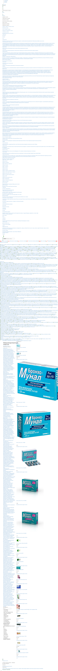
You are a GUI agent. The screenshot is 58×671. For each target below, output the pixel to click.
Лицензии (5, 1)
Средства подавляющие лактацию (39, 134)
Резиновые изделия (5, 232)
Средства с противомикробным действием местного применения (15, 134)
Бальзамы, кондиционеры (9, 144)
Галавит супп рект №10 (19, 553)
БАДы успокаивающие (5, 178)
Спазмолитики (11, 63)
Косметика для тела (5, 146)
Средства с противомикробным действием (46, 69)
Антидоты (3, 104)
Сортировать (5, 345)
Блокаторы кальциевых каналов (7, 81)
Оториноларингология (5, 110)
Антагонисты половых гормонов (27, 97)
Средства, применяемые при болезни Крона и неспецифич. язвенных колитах (8, 363)
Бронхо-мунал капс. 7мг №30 (20, 442)
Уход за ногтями (46, 146)
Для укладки (24, 144)
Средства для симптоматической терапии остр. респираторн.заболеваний (27, 126)
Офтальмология (4, 51)
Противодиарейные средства (8, 44)
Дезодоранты (11, 140)
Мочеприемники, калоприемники (7, 228)
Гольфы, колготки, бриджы (6, 224)
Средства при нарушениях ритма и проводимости (41, 82)
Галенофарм (6, 609)
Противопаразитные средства (6, 118)
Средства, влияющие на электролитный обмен (23, 122)
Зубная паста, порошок (24, 196)
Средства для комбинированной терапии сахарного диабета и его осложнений (24, 95)
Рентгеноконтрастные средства (7, 60)
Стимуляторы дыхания (19, 76)
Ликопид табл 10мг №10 (20, 618)
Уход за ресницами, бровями (29, 153)
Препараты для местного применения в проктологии (10, 99)
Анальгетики (4, 61)
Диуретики (6, 82)
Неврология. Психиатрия (6, 105)
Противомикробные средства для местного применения (32, 113)
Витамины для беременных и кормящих (8, 57)
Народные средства (6, 464)
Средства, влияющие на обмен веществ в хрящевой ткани (33, 123)
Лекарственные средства (13, 340)
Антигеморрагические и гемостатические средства (44, 67)
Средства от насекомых (26, 146)
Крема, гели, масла (18, 194)
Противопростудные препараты (8, 551)
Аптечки (3, 210)
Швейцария (6, 634)
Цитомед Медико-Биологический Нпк (9, 626)
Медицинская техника (5, 206)
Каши (9, 186)
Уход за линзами (18, 52)
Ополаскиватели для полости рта (7, 156)
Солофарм (5, 637)
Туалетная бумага (8, 138)
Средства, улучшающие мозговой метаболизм (9, 89)
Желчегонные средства (30, 43)
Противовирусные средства (6, 54)
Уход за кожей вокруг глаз (21, 153)
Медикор (5, 614)
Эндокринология (4, 93)
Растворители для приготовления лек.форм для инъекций (11, 88)
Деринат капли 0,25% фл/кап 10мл (21, 579)
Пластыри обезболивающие (6, 220)
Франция (5, 632)
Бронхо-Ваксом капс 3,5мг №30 (21, 355)
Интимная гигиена (25, 140)
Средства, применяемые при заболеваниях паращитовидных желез (29, 96)
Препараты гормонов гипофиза (50, 97)
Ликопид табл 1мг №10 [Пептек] (21, 626)
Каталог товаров (7, 340)
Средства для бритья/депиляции (18, 140)
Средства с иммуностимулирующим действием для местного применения (19, 112)
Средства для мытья (12, 196)
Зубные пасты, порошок (14, 155)
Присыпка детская (18, 196)
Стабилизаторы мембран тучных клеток (38, 40)
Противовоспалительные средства (7, 71)
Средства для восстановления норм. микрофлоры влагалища (8, 598)
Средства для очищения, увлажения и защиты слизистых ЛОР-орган (8, 536)
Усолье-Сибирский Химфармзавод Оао (6, 623)
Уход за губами (36, 153)
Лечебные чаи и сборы (22, 85)
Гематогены (4, 34)
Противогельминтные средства (27, 120)
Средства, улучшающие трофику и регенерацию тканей (41, 70)
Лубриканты (19, 231)
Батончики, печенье (5, 186)
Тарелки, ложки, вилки (9, 192)
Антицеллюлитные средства (34, 146)
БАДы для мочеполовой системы (7, 177)
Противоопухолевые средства (43, 92)
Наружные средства (6, 450)
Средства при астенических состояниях (48, 123)
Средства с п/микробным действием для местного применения (40, 52)
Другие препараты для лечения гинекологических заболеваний (11, 132)
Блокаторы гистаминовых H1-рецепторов (8, 40)
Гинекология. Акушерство (6, 131)
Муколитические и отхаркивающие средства (9, 126)
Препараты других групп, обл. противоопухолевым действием (29, 92)
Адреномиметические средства (26, 81)
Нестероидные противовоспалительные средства (8, 557)
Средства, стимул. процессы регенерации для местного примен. (8, 385)
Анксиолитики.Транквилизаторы (43, 107)
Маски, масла (15, 144)
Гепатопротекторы (5, 43)
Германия (5, 630)
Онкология (4, 90)
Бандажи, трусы (9, 194)
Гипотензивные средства (35, 83)
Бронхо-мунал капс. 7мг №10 (20, 402)
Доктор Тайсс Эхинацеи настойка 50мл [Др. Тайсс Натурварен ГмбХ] (26, 609)
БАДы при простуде (5, 181)
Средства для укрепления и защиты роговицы (9, 52)
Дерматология (4, 68)
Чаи (3, 38)
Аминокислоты (8, 33)
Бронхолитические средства (6, 125)
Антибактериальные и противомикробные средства (39, 88)
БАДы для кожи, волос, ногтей (6, 173)
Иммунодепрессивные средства (13, 48)
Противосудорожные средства (9, 109)
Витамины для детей (36, 57)
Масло (8, 196)
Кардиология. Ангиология (6, 79)
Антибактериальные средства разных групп (26, 87)
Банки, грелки (4, 215)
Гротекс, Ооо (6, 610)
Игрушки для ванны (5, 184)
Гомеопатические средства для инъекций (20, 50)
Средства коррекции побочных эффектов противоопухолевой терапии (9, 487)
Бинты (3, 216)
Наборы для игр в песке (15, 184)
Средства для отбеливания (31, 155)
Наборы (3, 141)
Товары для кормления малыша (7, 190)
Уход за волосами (5, 142)
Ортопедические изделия (6, 211)
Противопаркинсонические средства (19, 108)
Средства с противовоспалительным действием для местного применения (28, 101)
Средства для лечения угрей (33, 73)
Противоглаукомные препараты (26, 52)
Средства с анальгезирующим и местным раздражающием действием (29, 69)
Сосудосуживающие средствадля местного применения (27, 53)
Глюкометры (4, 199)
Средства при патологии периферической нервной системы (8, 526)
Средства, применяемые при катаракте (49, 54)
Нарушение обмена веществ (6, 121)
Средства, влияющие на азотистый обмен (46, 128)
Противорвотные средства (12, 43)
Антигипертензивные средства (43, 81)
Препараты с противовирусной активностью (39, 87)
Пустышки (8, 189)
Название (17, 343)
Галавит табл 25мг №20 (19, 569)
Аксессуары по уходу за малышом (7, 197)
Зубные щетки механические (23, 155)
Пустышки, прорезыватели (6, 188)
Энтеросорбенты (5, 365)
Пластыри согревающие (17, 220)
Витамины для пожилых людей (7, 58)
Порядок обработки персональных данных (30, 668)
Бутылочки (4, 192)
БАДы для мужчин (5, 169)
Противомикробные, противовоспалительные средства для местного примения (43, 112)
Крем (3, 196)
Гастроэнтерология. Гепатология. (7, 41)
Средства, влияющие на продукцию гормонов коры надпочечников (46, 95)
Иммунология (4, 46)
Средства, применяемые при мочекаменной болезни (28, 129)
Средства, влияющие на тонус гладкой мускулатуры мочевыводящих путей (28, 128)
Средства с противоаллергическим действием (8, 432)
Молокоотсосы (4, 194)
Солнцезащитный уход (5, 148)
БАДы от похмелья (5, 166)
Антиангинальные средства (35, 81)
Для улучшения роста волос (30, 144)
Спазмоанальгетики (5, 63)
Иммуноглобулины (5, 48)
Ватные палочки (19, 138)
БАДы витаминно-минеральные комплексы (8, 157)
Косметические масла (19, 146)
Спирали (16, 231)
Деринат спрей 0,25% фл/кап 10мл (21, 599)
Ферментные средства (6, 362)
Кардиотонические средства (13, 82)
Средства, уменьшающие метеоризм (21, 43)
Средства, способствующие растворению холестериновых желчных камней (8, 366)
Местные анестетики (33, 75)
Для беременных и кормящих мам (7, 193)
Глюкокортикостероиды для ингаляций (17, 125)
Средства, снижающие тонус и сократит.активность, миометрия (41, 132)
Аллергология (4, 39)
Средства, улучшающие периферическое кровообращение (22, 83)
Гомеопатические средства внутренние (8, 50)
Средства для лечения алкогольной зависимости (16, 107)
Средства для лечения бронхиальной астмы (29, 125)
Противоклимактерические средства (27, 132)
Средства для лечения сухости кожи (23, 73)
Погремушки (10, 184)
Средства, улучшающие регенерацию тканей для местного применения (18, 102)
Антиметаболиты (17, 92)
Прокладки (4, 140)
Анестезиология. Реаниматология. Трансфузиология (10, 74)
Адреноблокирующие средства (16, 81)
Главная (3, 340)
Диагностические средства (6, 59)
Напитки (3, 36)
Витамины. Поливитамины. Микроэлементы (9, 56)
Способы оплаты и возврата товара (18, 668)
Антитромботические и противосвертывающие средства (10, 67)
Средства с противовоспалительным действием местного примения (8, 601)
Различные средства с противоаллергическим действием (23, 40)
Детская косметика (5, 195)
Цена (17, 342)
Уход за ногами (14, 146)
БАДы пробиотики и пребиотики (7, 163)
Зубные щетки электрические (40, 155)
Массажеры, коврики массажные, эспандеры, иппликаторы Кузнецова (12, 201)
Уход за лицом (4, 151)
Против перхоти (20, 144)
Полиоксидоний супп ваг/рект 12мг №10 (22, 652)
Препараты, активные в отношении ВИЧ (26, 88)
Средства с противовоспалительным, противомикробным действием (23, 72)
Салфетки (3, 138)
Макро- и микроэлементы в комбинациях (27, 57)
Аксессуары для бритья (37, 140)
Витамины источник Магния (16, 58)
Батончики (4, 33)
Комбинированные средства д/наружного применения (10, 69)
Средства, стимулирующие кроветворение (8, 65)
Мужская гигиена (5, 149)
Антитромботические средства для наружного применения (28, 67)
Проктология (5, 503)
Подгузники (4, 187)
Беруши (3, 233)
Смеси (13, 186)
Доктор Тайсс (6, 636)
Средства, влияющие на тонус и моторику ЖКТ (8, 357)
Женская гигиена (5, 139)
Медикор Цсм (6, 615)
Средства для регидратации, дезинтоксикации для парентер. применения (8, 447)
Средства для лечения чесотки (17, 120)
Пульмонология (4, 124)
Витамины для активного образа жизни (8, 158)
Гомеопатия (4, 49)
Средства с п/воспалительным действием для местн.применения (45, 53)
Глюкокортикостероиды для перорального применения (7, 553)
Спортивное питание (5, 31)
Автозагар (10, 146)
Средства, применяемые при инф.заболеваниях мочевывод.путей (8, 591)
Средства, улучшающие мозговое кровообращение (42, 108)
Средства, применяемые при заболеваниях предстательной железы (9, 587)
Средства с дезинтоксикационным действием (12, 104)
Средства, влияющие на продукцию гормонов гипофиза (10, 96)
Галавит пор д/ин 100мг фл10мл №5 (21, 543)
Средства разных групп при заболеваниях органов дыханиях (45, 125)
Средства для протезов (48, 155)
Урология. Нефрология (5, 127)
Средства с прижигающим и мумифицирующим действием (22, 71)
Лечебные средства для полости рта (18, 156)
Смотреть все (2, 261)
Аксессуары (12, 189)
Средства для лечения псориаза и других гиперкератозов (42, 72)
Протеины (11, 33)
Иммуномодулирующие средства (23, 48)
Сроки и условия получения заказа (7, 668)
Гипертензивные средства (7, 456)
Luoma (3, 225)
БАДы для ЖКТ (4, 175)
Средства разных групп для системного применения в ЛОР (9, 538)
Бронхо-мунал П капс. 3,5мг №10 (21, 467)
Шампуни (3, 144)
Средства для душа (31, 140)
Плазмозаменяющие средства (40, 75)
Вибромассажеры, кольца (11, 231)
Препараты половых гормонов (7, 95)
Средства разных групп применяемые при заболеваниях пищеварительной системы (25, 44)
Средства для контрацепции (29, 134)
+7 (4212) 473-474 (5, 660)
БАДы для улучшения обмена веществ (8, 174)
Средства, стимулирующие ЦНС (30, 108)
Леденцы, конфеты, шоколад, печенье (8, 26)
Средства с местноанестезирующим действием (36, 54)
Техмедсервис (6, 620)
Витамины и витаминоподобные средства (26, 58)
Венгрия (5, 629)
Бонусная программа (40, 668)
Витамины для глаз (17, 57)
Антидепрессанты (9, 523)
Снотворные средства (5, 107)
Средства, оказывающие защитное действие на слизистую (8, 361)
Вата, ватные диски (14, 138)
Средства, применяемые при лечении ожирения (37, 122)
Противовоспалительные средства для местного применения (9, 549)
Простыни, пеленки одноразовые (7, 213)
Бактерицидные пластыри (25, 220)
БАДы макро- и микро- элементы (7, 159)
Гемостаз (3, 66)
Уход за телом (4, 145)
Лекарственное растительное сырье (13, 85)
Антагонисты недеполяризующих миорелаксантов (22, 75)
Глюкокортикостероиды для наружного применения (10, 73)
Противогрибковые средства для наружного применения (39, 71)
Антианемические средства (19, 65)
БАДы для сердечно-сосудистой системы (8, 170)
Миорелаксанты (5, 525)
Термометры (4, 202)
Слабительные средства (38, 43)
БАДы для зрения (5, 167)
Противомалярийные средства (50, 87)
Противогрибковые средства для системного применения (11, 87)
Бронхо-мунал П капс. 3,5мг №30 (21, 500)
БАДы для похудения (5, 162)
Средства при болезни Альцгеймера (8, 524)
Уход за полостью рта (5, 154)
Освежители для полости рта (6, 155)
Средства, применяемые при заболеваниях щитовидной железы (8, 498)
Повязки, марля (4, 221)
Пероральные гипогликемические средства (38, 97)
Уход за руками (41, 146)
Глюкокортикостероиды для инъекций (8, 555)
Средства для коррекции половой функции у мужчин (44, 129)
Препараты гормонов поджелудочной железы (15, 97)
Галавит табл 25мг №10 (19, 561)
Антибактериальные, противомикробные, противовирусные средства (12, 86)
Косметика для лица (5, 153)
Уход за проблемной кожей (13, 153)
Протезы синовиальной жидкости (8, 554)
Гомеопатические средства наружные (32, 50)
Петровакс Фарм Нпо (7, 619)
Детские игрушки (4, 182)
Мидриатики (4, 55)
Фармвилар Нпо (6, 624)
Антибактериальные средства (6, 135)
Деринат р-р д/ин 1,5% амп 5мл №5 (21, 589)
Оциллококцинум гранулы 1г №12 (21, 636)
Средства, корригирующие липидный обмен (9, 122)
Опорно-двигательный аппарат (7, 77)
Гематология (5, 407)
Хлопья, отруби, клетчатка (6, 29)
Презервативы (4, 231)
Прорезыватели (4, 189)
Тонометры (4, 208)
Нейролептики (8, 527)
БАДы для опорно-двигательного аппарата (8, 171)
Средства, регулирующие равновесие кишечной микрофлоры (22, 45)
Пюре (11, 186)
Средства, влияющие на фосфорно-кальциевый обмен (16, 123)
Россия (5, 631)
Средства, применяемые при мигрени (8, 108)
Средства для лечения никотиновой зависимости (31, 107)
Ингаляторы (4, 205)
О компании (6, 0)
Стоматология (4, 100)
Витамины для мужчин (49, 57)
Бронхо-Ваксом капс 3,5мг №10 (21, 347)
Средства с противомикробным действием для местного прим (9, 511)
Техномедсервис (6, 621)
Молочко (5, 196)
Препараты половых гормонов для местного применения (26, 133)
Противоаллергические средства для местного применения (20, 54)
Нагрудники (14, 192)
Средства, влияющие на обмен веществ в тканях (8, 567)
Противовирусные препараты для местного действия (10, 70)
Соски (17, 192)
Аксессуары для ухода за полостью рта (29, 156)
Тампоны (7, 140)
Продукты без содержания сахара (7, 30)
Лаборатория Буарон (7, 613)
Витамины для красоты (42, 57)
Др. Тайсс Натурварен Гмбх (8, 612)
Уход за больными (5, 226)
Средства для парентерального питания (8, 75)
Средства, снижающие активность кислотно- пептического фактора (41, 45)
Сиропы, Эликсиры (5, 85)
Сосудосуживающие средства (13, 114)
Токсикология (4, 103)
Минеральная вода (5, 27)
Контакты (5, 2)
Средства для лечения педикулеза (7, 120)
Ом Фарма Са (6, 616)
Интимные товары (5, 230)
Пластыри (3, 219)
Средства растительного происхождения (8, 92)
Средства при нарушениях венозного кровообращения (25, 82)
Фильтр (8, 345)
